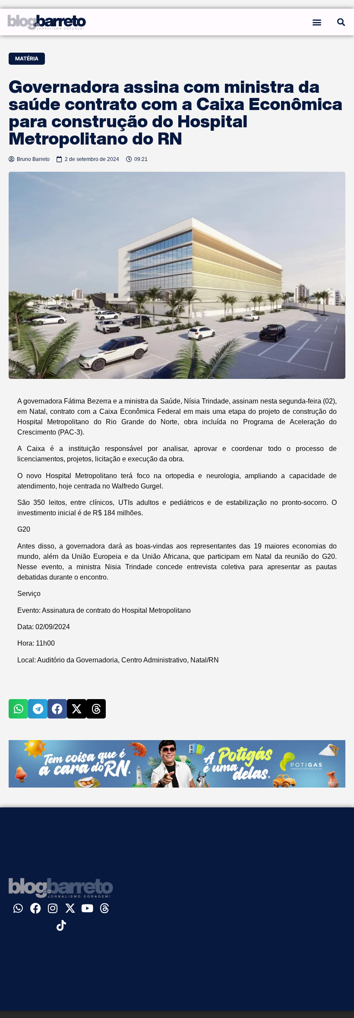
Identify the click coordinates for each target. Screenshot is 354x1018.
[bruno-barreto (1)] (177, 785)
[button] (317, 22)
